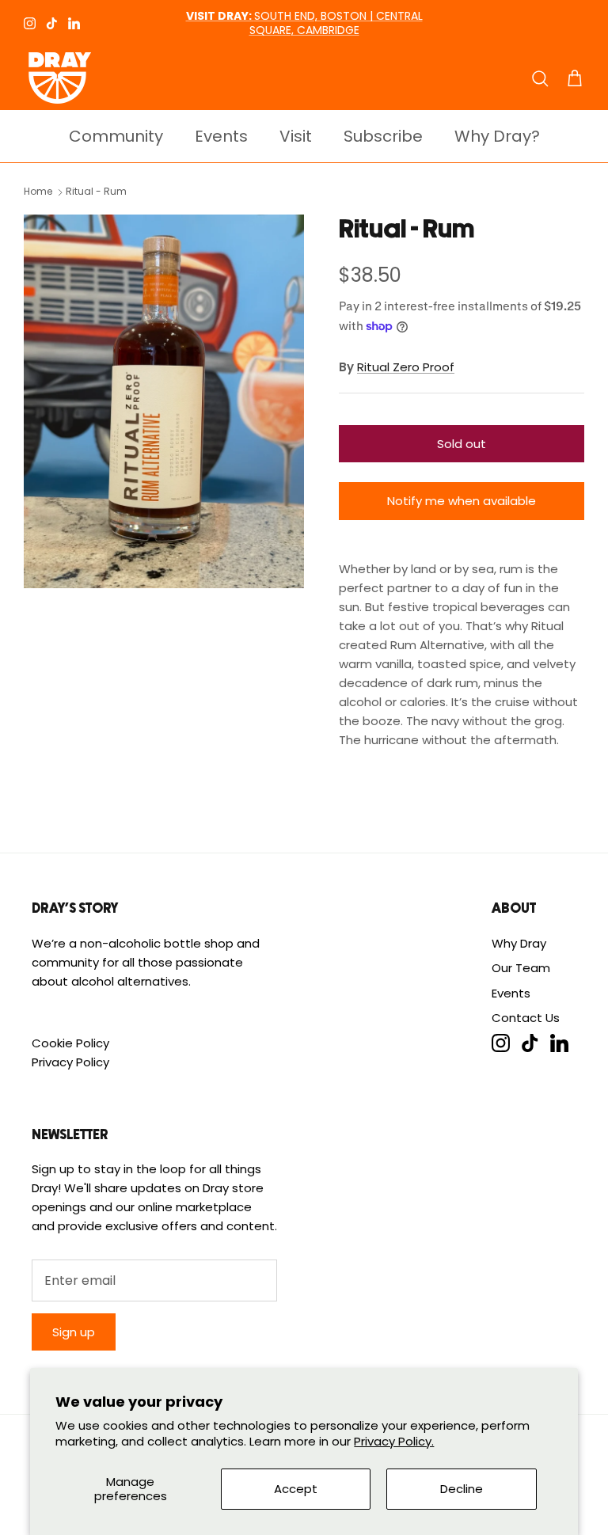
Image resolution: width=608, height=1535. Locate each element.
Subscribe (383, 136)
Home (38, 192)
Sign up (73, 1332)
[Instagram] (30, 23)
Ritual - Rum (96, 192)
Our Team (521, 967)
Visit (295, 136)
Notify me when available (461, 500)
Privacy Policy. (394, 1441)
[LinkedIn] (74, 23)
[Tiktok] (52, 23)
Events (221, 136)
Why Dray (519, 943)
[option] (164, 401)
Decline (461, 1488)
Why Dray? (497, 136)
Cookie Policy (70, 1043)
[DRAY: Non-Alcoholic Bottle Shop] (57, 78)
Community (116, 136)
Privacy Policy (70, 1062)
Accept (295, 1488)
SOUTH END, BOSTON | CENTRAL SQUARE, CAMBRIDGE (304, 23)
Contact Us (526, 1017)
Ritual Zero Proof (405, 367)
